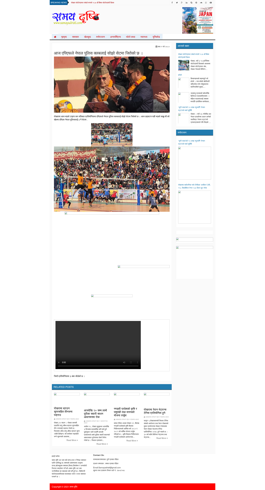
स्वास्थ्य (144, 36)
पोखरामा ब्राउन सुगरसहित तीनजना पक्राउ (63, 411)
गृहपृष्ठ (64, 36)
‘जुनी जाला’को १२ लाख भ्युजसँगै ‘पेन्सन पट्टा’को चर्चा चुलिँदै (191, 109)
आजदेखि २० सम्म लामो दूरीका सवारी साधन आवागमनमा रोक (95, 413)
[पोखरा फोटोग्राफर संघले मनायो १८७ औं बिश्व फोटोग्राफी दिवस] (183, 65)
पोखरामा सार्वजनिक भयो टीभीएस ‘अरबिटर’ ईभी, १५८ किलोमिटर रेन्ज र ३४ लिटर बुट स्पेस (194, 186)
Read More (72, 440)
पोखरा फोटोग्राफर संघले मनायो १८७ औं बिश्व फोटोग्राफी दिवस (92, 2)
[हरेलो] (183, 83)
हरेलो (180, 74)
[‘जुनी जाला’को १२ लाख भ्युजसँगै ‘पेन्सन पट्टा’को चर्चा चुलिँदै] (183, 118)
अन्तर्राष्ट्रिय (115, 36)
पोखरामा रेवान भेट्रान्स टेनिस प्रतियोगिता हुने (155, 411)
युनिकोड (156, 36)
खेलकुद (87, 36)
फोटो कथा (130, 36)
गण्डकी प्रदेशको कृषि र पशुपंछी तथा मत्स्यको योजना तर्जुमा (125, 412)
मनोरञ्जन (100, 36)
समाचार (75, 36)
